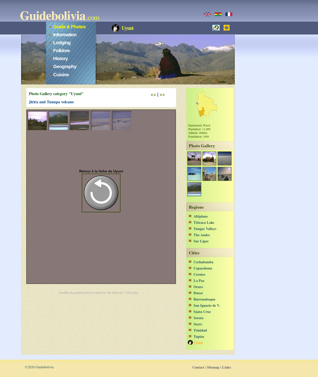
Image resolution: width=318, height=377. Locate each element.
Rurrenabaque (204, 299)
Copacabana (203, 268)
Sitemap (213, 367)
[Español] (218, 14)
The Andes (202, 234)
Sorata (198, 317)
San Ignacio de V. (207, 305)
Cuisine (61, 74)
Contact (198, 367)
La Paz (199, 280)
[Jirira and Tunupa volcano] (194, 194)
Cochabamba (203, 261)
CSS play (131, 293)
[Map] (228, 28)
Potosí (198, 293)
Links (226, 367)
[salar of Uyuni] (224, 164)
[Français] (228, 14)
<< (153, 94)
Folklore (61, 50)
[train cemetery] (209, 164)
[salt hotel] (194, 179)
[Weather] (217, 28)
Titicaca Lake (204, 222)
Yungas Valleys (205, 228)
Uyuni (198, 342)
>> (162, 94)
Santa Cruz (202, 311)
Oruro (198, 286)
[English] (207, 14)
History (60, 58)
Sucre (198, 324)
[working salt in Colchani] (224, 179)
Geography (65, 66)
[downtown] (194, 164)
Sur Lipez (201, 241)
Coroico (199, 274)
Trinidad (200, 330)
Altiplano (201, 216)
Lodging (62, 42)
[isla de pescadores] (209, 179)
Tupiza (199, 336)
